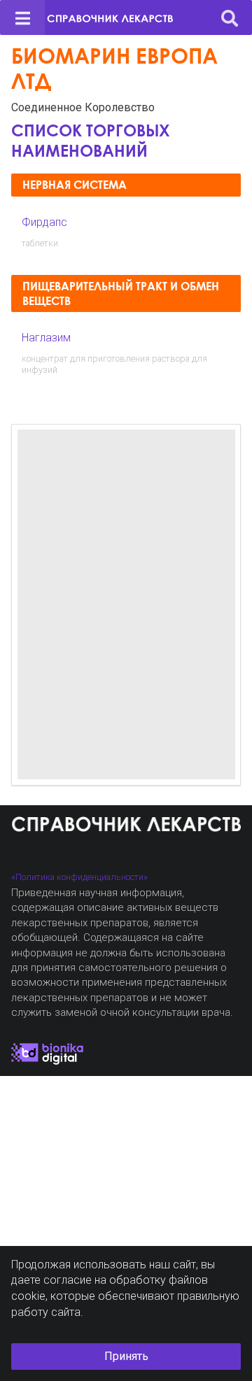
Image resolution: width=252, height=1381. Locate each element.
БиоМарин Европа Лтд (114, 68)
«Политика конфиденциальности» (79, 877)
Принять (126, 1356)
